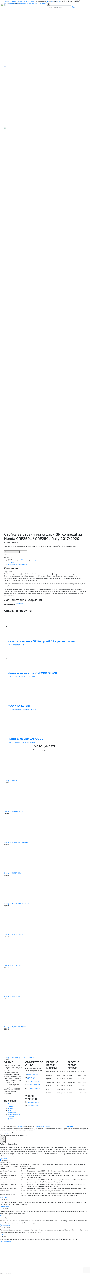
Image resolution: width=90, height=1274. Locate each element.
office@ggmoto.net (33, 1074)
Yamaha (12, 4)
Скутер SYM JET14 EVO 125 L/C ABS (16, 965)
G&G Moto (20, 1126)
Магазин (17, 4)
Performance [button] (4, 1206)
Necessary (5, 1160)
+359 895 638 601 (33, 1081)
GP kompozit (25, 560)
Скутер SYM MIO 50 (11, 781)
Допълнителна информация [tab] (17, 564)
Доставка (11, 1119)
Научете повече (5, 1133)
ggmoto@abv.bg (32, 1078)
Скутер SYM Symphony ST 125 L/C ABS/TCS (19, 1058)
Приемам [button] (15, 1133)
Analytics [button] (3, 1216)
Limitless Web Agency (42, 1126)
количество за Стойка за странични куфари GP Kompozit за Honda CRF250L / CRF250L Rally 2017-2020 (40, 546)
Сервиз (28, 4)
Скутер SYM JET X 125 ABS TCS (15, 1027)
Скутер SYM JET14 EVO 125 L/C (15, 934)
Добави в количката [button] (30, 645)
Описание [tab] (11, 562)
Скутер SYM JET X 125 (12, 996)
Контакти (43, 4)
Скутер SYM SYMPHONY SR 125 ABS (16, 904)
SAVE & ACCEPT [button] (5, 1241)
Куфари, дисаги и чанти (38, 560)
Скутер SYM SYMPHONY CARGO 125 (17, 842)
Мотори (23, 4)
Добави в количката (12, 552)
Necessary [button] (3, 1158)
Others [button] (2, 1234)
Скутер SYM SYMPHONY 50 (13, 811)
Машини (34, 4)
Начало (6, 4)
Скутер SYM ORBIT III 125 (13, 873)
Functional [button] (3, 1197)
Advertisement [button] (5, 1225)
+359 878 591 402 (33, 1088)
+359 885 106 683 (33, 1085)
